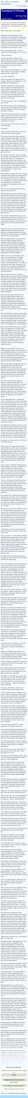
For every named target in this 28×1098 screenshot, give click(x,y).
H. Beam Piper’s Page (13, 1093)
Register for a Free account (14, 1080)
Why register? (14, 1082)
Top (6, 1093)
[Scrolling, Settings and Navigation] (26, 1)
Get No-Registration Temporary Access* (14, 1085)
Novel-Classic (16, 30)
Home (2, 1)
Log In (21, 6)
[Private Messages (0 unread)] (18, 6)
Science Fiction (8, 30)
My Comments (22, 1093)
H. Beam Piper (14, 1)
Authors (7, 1)
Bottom (25, 6)
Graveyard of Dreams (6, 3)
